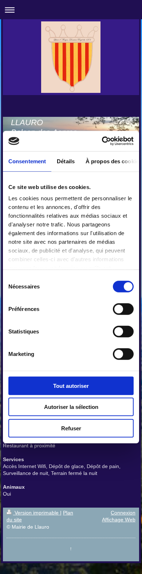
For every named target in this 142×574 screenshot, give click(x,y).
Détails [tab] (66, 161)
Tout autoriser (71, 385)
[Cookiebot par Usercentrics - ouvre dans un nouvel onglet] (102, 141)
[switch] (123, 309)
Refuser (71, 428)
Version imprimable (36, 513)
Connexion (123, 513)
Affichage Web (118, 519)
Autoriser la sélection (71, 407)
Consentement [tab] (27, 161)
